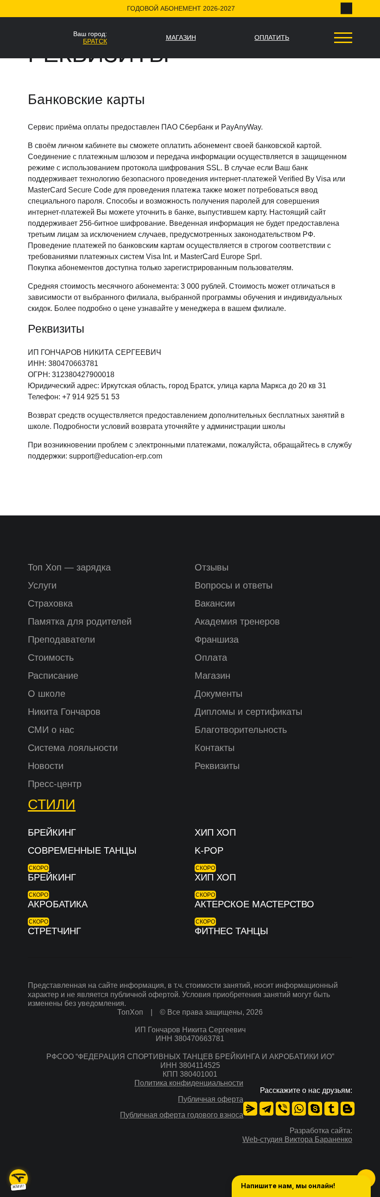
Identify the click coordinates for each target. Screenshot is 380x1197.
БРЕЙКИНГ (52, 832)
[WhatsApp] (299, 1109)
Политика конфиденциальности (188, 1083)
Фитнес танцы (231, 931)
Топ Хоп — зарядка (69, 567)
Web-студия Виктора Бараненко (297, 1139)
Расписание (53, 675)
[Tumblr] (331, 1109)
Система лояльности (73, 748)
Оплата (211, 657)
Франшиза (217, 639)
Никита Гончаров (64, 712)
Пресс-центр (55, 784)
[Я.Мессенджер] (250, 1109)
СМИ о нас (51, 730)
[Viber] (283, 1109)
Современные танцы (82, 850)
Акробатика (58, 904)
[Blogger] (348, 1109)
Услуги (42, 585)
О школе (46, 693)
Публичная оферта (210, 1099)
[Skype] (315, 1109)
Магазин (212, 675)
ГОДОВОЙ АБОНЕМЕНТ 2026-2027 (181, 8)
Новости (45, 766)
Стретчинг (54, 931)
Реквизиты (217, 766)
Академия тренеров (237, 621)
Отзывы (211, 567)
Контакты (214, 748)
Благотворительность (241, 730)
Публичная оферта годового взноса (181, 1115)
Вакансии (215, 603)
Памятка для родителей (80, 621)
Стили (52, 804)
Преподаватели (61, 639)
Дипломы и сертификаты (248, 712)
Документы (218, 693)
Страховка (50, 603)
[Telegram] (266, 1109)
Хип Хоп (215, 832)
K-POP (209, 850)
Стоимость (51, 657)
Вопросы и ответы (233, 585)
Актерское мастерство (254, 904)
